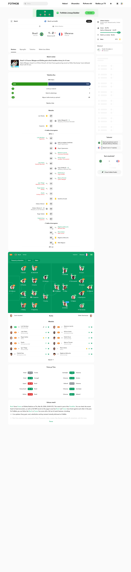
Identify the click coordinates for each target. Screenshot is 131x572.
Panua (51, 421)
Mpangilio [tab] (23, 49)
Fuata (89, 21)
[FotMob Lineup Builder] (65, 13)
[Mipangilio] (110, 3)
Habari (65, 4)
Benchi (50, 359)
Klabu (36, 260)
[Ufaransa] (118, 162)
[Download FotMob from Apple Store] (117, 3)
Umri (29, 260)
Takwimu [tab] (32, 49)
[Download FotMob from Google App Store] (121, 3)
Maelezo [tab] (13, 49)
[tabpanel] (65, 221)
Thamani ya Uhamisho (17, 260)
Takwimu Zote (50, 103)
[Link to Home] (13, 4)
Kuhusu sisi (87, 4)
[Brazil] (100, 162)
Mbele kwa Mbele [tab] (44, 49)
